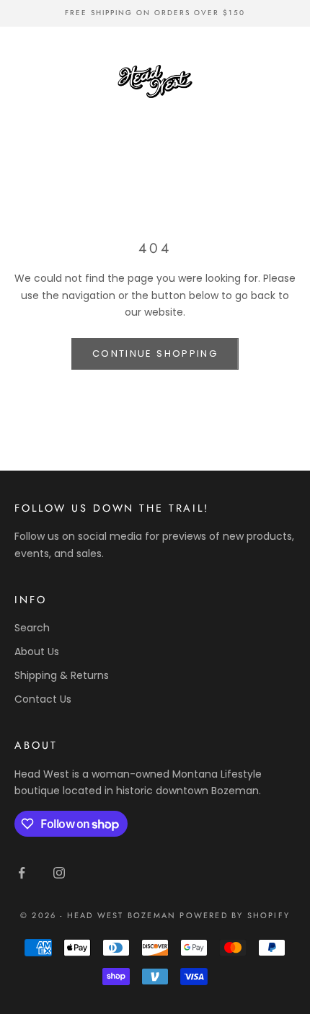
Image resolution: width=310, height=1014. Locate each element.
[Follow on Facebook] (21, 873)
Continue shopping (155, 353)
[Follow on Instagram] (59, 873)
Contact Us (42, 699)
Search (32, 628)
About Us (36, 651)
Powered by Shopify (235, 915)
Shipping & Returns (61, 675)
